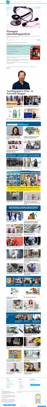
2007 (29, 66)
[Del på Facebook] (37, 40)
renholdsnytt (11, 66)
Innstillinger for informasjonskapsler (41, 406)
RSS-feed (20, 388)
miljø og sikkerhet (19, 66)
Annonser (30, 1)
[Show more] (23, 55)
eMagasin (39, 1)
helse (7, 66)
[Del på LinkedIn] (38, 40)
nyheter (15, 66)
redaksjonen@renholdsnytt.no (10, 384)
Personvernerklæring (22, 387)
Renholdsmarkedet (22, 1)
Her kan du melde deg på (10, 53)
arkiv (27, 66)
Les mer (21, 392)
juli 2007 (24, 66)
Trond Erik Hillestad (9, 386)
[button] (8, 281)
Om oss (33, 1)
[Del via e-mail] (9, 68)
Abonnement (26, 1)
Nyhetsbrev (35, 1)
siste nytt (35, 66)
